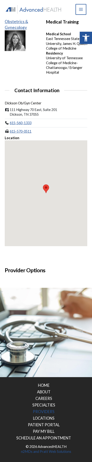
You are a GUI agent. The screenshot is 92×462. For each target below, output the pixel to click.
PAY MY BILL (43, 431)
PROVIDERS (43, 411)
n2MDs (27, 452)
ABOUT (43, 392)
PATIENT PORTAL (44, 425)
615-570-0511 (20, 131)
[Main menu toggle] (80, 9)
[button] (86, 38)
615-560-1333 (20, 123)
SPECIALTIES (43, 405)
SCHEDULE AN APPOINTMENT (43, 438)
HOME (44, 385)
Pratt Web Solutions (55, 452)
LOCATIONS (43, 418)
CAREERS (43, 398)
